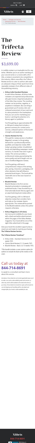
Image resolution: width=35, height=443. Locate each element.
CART (21, 5)
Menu (28, 11)
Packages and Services (15, 19)
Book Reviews (21, 21)
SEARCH (12, 5)
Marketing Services (10, 21)
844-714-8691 (17, 3)
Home (4, 19)
